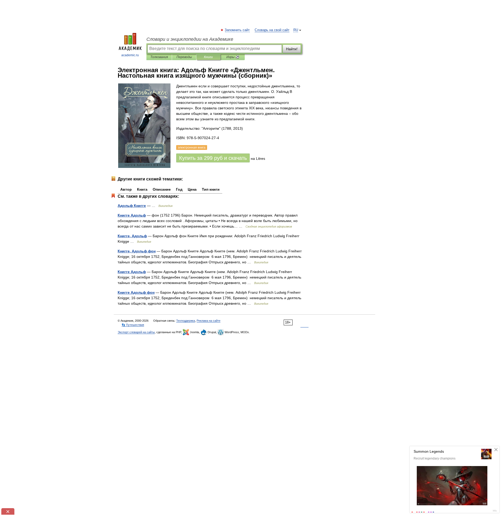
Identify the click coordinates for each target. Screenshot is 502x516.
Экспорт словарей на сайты (136, 332)
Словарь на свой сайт (272, 30)
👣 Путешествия (133, 324)
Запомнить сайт (237, 30)
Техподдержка (185, 320)
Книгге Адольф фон (136, 292)
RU (295, 30)
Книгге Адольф (132, 215)
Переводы (184, 57)
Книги (208, 57)
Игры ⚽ (232, 57)
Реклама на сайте (208, 320)
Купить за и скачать (213, 158)
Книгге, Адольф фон (137, 251)
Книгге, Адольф (132, 236)
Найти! (292, 49)
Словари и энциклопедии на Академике (189, 39)
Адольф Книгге (132, 205)
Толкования (159, 57)
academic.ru (130, 55)
